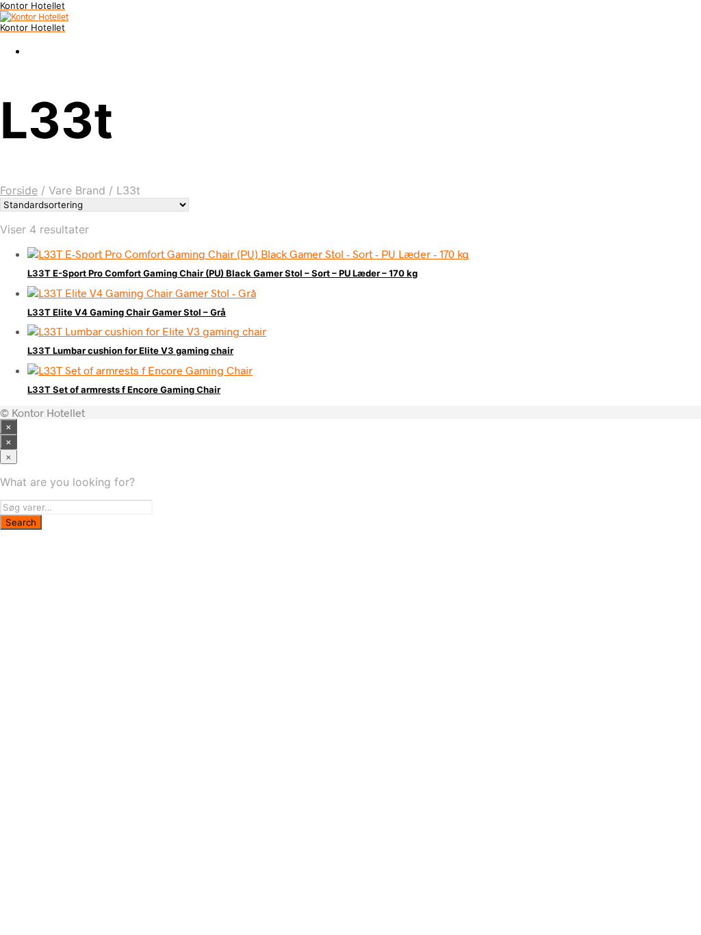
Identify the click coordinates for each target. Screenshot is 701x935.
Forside (19, 190)
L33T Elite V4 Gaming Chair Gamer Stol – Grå (126, 312)
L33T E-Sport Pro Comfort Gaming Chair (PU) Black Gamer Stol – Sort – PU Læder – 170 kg (222, 273)
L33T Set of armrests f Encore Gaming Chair (123, 389)
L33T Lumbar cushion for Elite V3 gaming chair (130, 350)
